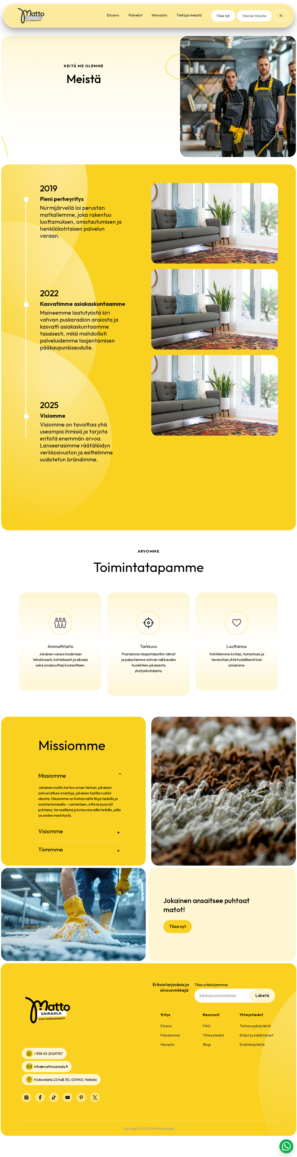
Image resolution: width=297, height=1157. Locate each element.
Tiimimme (50, 849)
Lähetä (262, 995)
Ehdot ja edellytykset (256, 1035)
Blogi (207, 1044)
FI (281, 15)
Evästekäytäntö (252, 1044)
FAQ (206, 1026)
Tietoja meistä (189, 15)
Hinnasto (159, 15)
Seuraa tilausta (254, 15)
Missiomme (52, 775)
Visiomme (50, 831)
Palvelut (135, 15)
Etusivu (113, 15)
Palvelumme (170, 1035)
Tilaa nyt (223, 15)
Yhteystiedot (213, 1035)
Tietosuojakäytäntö (255, 1026)
